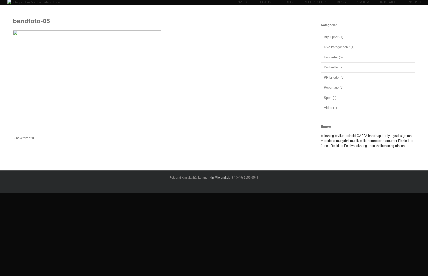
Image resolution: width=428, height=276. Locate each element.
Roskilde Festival (343, 146)
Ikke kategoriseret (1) (339, 47)
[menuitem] (247, 2)
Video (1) (330, 108)
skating (361, 146)
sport (371, 146)
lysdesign (399, 136)
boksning (327, 136)
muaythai (342, 141)
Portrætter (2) (333, 67)
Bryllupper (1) (333, 37)
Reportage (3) (333, 87)
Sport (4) (330, 98)
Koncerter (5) (333, 57)
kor (384, 136)
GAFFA (362, 136)
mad (410, 136)
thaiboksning (385, 146)
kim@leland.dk (220, 177)
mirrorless (328, 141)
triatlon (400, 146)
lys (389, 136)
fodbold (350, 136)
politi (363, 141)
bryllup (339, 136)
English (413, 2)
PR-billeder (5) (334, 77)
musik (354, 141)
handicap (374, 136)
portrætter (375, 141)
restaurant (390, 141)
